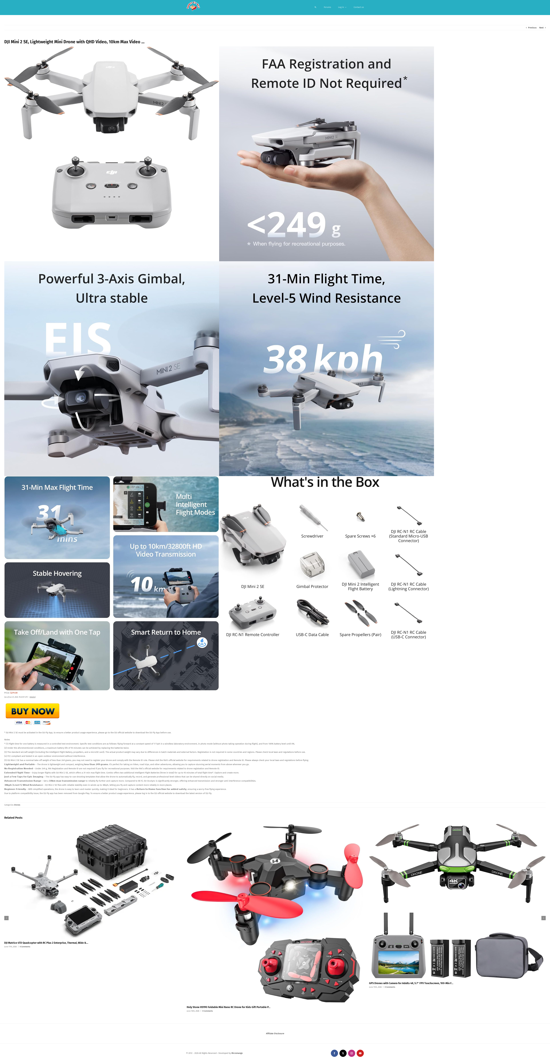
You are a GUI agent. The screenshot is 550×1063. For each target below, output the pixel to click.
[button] (6, 918)
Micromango (237, 1053)
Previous (532, 27)
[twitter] (343, 1053)
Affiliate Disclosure (275, 1033)
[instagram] (351, 1053)
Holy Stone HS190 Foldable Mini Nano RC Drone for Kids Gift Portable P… (46, 1007)
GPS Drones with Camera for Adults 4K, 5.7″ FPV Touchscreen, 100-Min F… (229, 983)
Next (541, 27)
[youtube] (360, 1053)
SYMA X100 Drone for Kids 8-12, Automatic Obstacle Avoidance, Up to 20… (412, 1004)
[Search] (315, 7)
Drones (17, 805)
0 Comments (25, 1011)
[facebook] (334, 1053)
